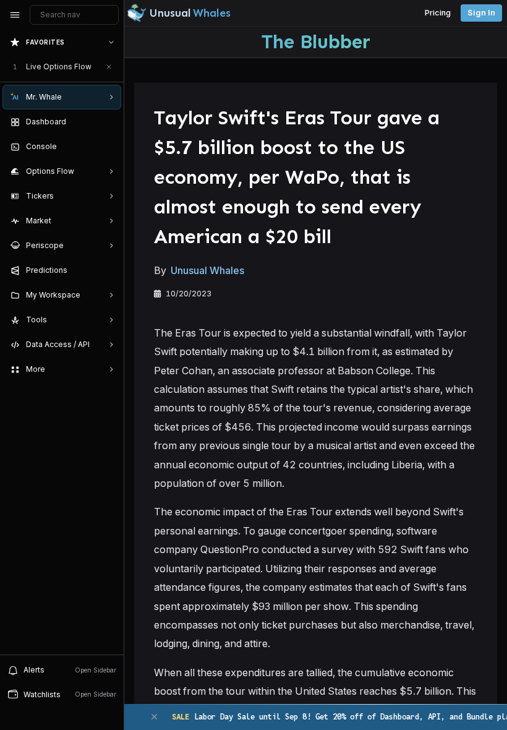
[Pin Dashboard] (108, 122)
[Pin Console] (108, 146)
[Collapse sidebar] (15, 15)
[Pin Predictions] (108, 270)
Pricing (438, 12)
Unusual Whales (207, 270)
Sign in (481, 12)
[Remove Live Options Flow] (108, 66)
